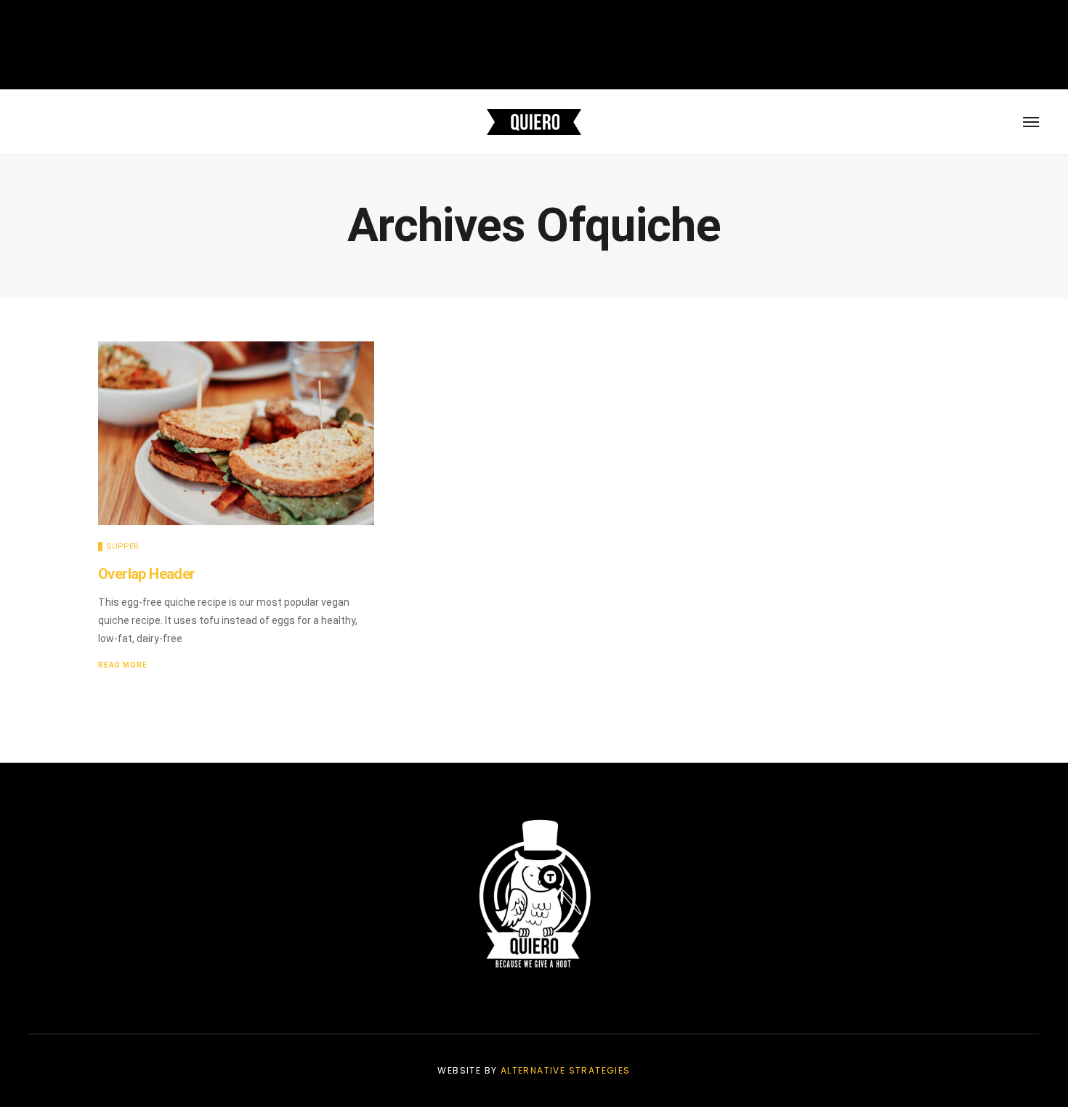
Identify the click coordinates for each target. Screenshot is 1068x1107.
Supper (122, 546)
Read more (122, 665)
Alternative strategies (566, 1070)
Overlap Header (146, 574)
